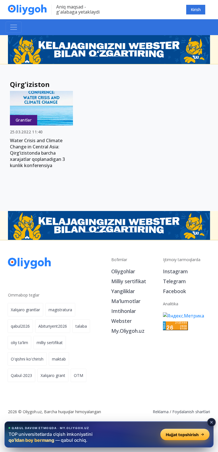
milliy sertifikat (50, 342)
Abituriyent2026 (52, 326)
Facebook (174, 291)
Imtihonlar (123, 311)
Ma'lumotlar (126, 301)
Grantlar (24, 120)
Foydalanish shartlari (191, 411)
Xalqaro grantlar (25, 309)
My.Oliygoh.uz (127, 330)
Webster (121, 320)
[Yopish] (211, 422)
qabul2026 (20, 326)
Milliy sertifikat (128, 281)
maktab (59, 359)
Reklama (161, 411)
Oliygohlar (123, 271)
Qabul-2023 (21, 375)
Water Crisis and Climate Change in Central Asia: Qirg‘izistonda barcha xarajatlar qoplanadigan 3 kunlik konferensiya (37, 153)
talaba (81, 326)
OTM (78, 375)
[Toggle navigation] (14, 27)
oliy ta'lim (19, 342)
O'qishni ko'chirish (27, 359)
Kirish (196, 9)
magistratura (60, 309)
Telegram (174, 281)
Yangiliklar (123, 291)
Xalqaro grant (53, 375)
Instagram (175, 271)
